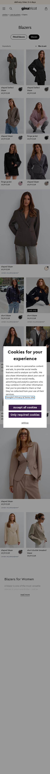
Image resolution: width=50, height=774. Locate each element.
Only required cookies (25, 414)
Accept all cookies (25, 407)
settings (25, 423)
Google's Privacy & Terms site (20, 397)
